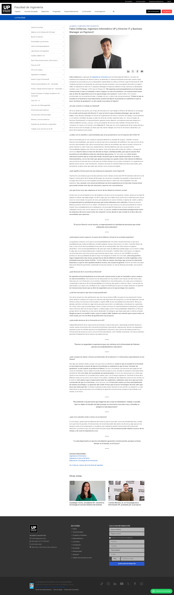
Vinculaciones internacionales (41, 115)
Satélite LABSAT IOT (38, 56)
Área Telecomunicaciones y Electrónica (44, 60)
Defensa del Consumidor (71, 590)
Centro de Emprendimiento (40, 46)
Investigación (77, 545)
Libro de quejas (57, 590)
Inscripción (166, 11)
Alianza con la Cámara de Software (43, 32)
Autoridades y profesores (40, 41)
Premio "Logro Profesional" (40, 79)
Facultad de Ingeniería (28, 7)
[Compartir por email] (142, 71)
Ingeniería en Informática (100, 77)
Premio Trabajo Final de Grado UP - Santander (46, 89)
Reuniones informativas (156, 1)
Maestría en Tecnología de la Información (83, 460)
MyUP (169, 1)
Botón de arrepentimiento (44, 590)
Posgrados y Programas (80, 535)
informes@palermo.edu (39, 538)
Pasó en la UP (35, 65)
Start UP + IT (35, 100)
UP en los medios (37, 70)
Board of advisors (37, 37)
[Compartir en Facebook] (137, 71)
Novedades (128, 1)
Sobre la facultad (37, 27)
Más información (153, 11)
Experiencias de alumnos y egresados (43, 124)
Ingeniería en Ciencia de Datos (79, 458)
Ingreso (75, 529)
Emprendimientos (78, 538)
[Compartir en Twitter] (133, 71)
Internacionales (140, 1)
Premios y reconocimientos (40, 119)
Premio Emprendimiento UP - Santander (44, 84)
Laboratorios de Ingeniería (40, 51)
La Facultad (20, 17)
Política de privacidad (58, 587)
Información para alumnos (40, 110)
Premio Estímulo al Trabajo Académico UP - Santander (46, 94)
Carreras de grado (78, 532)
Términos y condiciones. (43, 587)
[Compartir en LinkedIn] (128, 71)
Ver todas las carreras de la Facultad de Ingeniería (86, 465)
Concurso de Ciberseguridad (40, 105)
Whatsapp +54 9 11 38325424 (40, 541)
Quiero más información (127, 564)
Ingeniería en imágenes (38, 74)
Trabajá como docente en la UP (41, 129)
